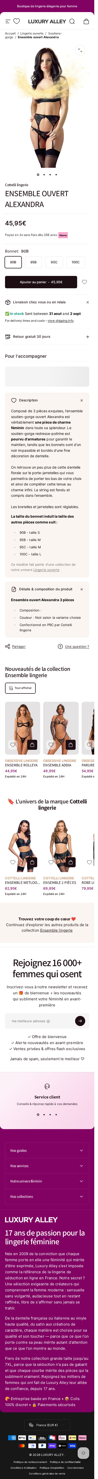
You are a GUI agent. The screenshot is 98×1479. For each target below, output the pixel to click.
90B (13, 262)
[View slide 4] (56, 1115)
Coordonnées (75, 1467)
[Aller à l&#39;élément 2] (44, 175)
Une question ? (77, 646)
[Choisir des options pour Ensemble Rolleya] (32, 745)
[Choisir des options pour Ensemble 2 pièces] (71, 862)
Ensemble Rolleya (21, 764)
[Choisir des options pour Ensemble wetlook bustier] (32, 862)
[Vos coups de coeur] (16, 21)
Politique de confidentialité (65, 1462)
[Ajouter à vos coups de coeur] (84, 282)
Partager (19, 646)
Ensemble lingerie (56, 930)
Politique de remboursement (30, 1462)
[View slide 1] (38, 1115)
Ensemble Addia (57, 764)
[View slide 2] (44, 1115)
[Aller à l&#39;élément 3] (50, 175)
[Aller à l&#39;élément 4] (56, 175)
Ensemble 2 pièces (59, 882)
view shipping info (60, 320)
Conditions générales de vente (47, 1473)
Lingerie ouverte (31, 33)
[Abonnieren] (80, 1021)
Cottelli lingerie (16, 184)
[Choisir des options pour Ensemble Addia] (71, 745)
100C (76, 262)
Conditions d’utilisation (24, 1467)
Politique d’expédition (52, 1467)
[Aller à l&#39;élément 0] (38, 175)
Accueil (10, 33)
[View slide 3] (50, 1115)
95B (33, 262)
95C (54, 262)
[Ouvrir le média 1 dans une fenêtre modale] (80, 50)
